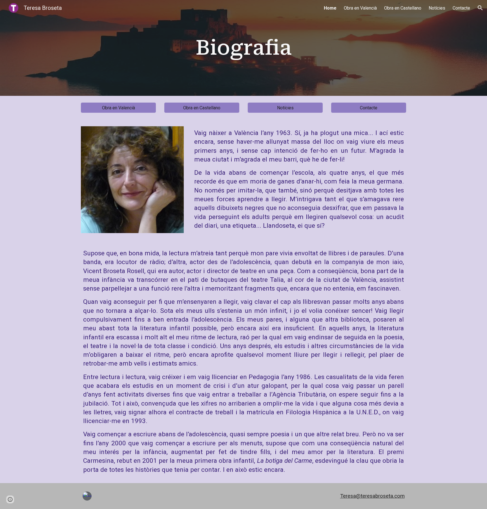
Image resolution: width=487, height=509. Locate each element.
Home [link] (330, 8)
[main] (243, 48)
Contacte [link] (461, 8)
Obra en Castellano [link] (402, 8)
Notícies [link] (437, 8)
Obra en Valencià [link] (360, 8)
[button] (480, 8)
